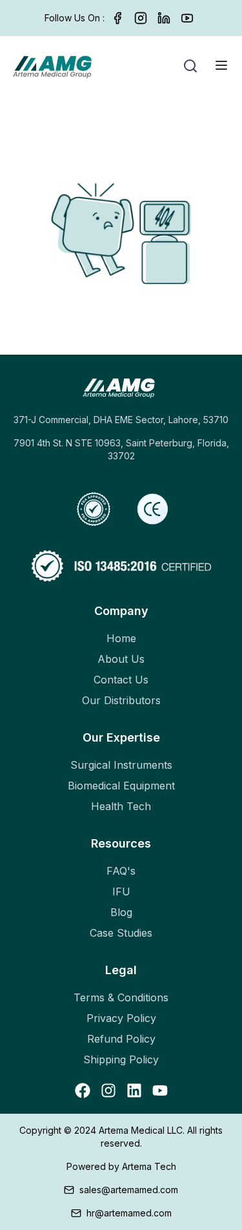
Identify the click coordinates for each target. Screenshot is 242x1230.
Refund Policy (121, 1038)
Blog (121, 912)
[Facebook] (117, 18)
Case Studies (121, 932)
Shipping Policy (121, 1059)
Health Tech (121, 806)
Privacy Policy (121, 1018)
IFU (121, 891)
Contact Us (121, 679)
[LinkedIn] (164, 18)
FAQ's (121, 870)
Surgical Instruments (121, 764)
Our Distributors (121, 700)
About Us (121, 658)
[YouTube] (187, 18)
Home (121, 638)
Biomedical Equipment (121, 785)
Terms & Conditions (121, 997)
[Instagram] (140, 18)
